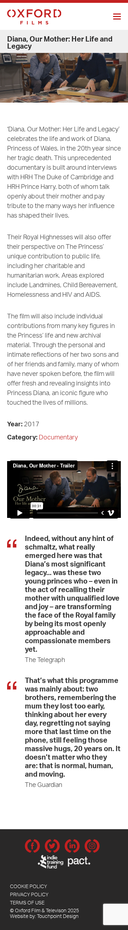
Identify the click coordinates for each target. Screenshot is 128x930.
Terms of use (27, 904)
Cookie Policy (28, 887)
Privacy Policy (29, 896)
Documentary (58, 438)
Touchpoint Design (58, 917)
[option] (64, 67)
